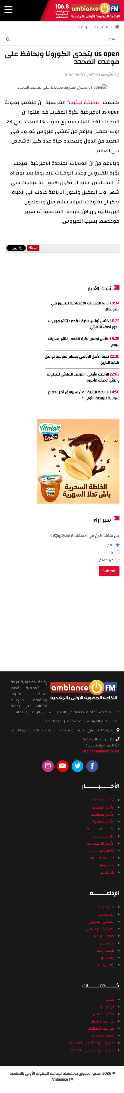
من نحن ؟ (106, 907)
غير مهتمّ (106, 560)
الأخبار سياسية (102, 814)
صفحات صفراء (102, 1035)
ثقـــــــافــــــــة (100, 829)
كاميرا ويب (105, 950)
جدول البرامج (104, 936)
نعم (110, 545)
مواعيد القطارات (101, 1028)
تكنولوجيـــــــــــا (99, 850)
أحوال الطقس (102, 1014)
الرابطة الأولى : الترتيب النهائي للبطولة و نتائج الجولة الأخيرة (83, 377)
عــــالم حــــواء (101, 858)
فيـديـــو (107, 1006)
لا (112, 552)
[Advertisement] (78, 623)
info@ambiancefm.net (100, 751)
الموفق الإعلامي (100, 928)
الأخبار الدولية (103, 821)
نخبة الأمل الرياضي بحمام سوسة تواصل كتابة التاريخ (82, 359)
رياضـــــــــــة (103, 836)
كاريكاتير (107, 872)
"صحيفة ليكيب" (84, 102)
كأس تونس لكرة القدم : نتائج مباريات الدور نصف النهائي (83, 324)
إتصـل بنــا (106, 965)
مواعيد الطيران (102, 1021)
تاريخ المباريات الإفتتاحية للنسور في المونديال (85, 306)
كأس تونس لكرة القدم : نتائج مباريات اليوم (83, 341)
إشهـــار (107, 957)
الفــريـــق (106, 914)
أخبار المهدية (103, 800)
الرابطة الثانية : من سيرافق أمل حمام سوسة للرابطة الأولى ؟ (83, 395)
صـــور (109, 999)
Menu (8, 10)
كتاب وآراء (106, 865)
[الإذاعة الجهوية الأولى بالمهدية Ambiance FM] (87, 10)
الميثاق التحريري (101, 921)
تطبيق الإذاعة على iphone (92, 1050)
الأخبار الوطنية (102, 807)
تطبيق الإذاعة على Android (92, 1043)
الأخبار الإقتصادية (100, 843)
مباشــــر (107, 943)
